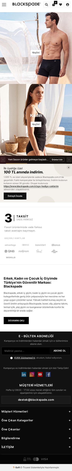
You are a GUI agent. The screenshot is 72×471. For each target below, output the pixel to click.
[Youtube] (40, 374)
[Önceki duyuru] (3, 160)
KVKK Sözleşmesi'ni (24, 357)
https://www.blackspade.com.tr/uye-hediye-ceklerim (31, 186)
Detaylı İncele (15, 196)
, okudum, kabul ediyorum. (38, 357)
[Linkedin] (23, 374)
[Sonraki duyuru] (69, 160)
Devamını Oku (16, 320)
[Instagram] (32, 374)
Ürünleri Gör (57, 159)
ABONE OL (60, 350)
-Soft (17, 467)
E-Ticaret (25, 467)
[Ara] (46, 5)
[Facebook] (48, 374)
